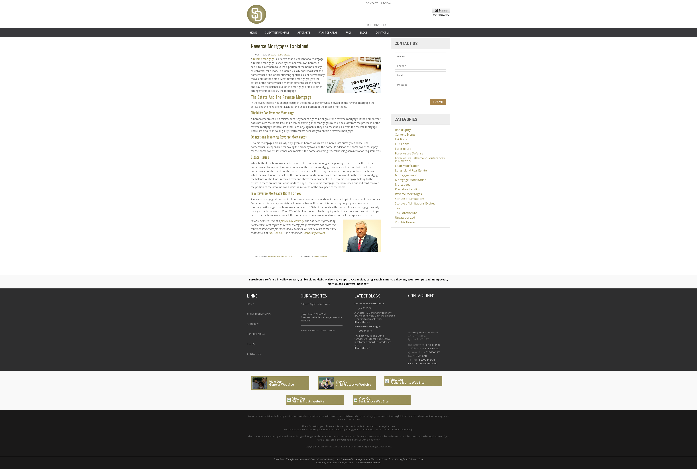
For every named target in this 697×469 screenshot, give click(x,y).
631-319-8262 (432, 348)
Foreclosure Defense (409, 153)
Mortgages (402, 184)
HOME (253, 32)
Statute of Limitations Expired (415, 203)
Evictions (401, 139)
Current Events (405, 134)
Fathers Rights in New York (315, 304)
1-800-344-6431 (427, 359)
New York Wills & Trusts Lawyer (318, 330)
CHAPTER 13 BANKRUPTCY (369, 303)
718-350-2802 (433, 352)
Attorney (252, 324)
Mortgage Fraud (406, 175)
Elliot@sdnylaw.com (313, 233)
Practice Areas (328, 32)
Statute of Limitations (410, 198)
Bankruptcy (403, 129)
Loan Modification (407, 165)
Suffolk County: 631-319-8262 (396, 14)
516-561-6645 (433, 344)
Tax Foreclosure (406, 212)
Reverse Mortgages (408, 194)
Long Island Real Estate (411, 170)
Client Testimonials (277, 32)
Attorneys (303, 32)
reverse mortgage (263, 59)
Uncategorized (405, 217)
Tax (397, 208)
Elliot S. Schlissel (280, 54)
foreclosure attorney (292, 221)
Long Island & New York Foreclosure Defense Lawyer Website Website (321, 317)
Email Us (413, 363)
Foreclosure (403, 148)
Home (250, 304)
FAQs (349, 32)
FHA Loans (402, 143)
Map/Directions (428, 363)
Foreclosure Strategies (367, 326)
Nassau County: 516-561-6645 (397, 8)
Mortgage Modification (281, 256)
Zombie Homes (405, 222)
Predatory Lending (407, 189)
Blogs (363, 32)
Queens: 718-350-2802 (389, 20)
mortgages (320, 256)
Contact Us (383, 32)
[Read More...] (362, 322)
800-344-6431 (277, 233)
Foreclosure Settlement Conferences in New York (420, 159)
